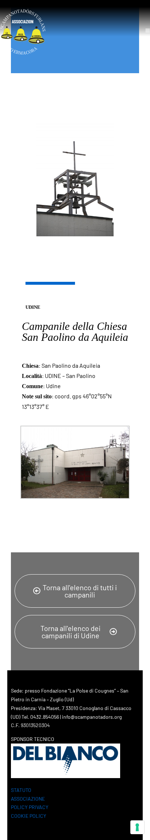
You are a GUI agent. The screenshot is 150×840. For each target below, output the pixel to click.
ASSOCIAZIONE (28, 799)
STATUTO (21, 790)
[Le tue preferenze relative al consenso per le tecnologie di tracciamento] (137, 827)
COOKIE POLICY (28, 816)
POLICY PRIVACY (29, 807)
